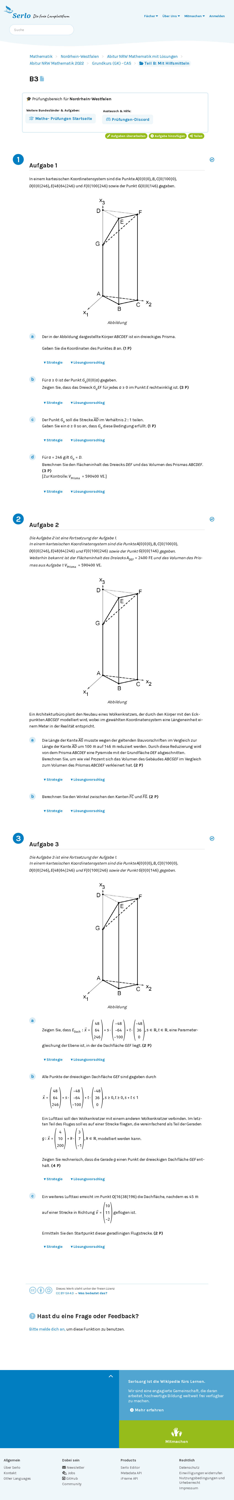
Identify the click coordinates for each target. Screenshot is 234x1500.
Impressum (188, 1488)
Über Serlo (12, 1467)
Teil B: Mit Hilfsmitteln (166, 63)
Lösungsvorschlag (88, 362)
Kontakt (10, 1473)
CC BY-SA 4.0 (65, 1293)
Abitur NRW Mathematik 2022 (57, 63)
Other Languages (17, 1478)
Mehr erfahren (149, 1410)
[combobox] (41, 29)
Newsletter (75, 1467)
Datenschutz (189, 1467)
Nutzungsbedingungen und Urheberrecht (202, 1480)
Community (71, 1484)
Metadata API (131, 1473)
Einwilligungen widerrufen (200, 1473)
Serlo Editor (130, 1467)
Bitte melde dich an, (47, 1329)
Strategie (53, 362)
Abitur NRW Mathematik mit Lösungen (142, 56)
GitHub (72, 1478)
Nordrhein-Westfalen (80, 56)
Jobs (71, 1473)
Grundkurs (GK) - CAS (111, 63)
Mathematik (41, 56)
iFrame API (129, 1478)
